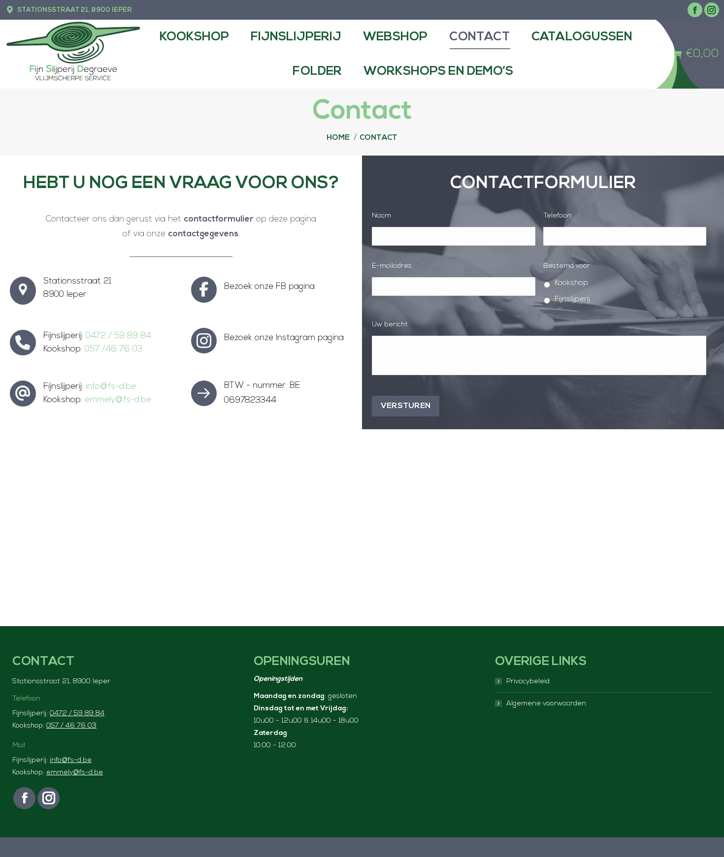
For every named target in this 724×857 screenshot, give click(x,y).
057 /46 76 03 (113, 349)
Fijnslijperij (572, 299)
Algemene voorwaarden (546, 703)
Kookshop (571, 283)
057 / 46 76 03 (71, 726)
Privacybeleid (528, 681)
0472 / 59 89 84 (118, 336)
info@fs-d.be (111, 386)
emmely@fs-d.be (118, 400)
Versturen (405, 406)
